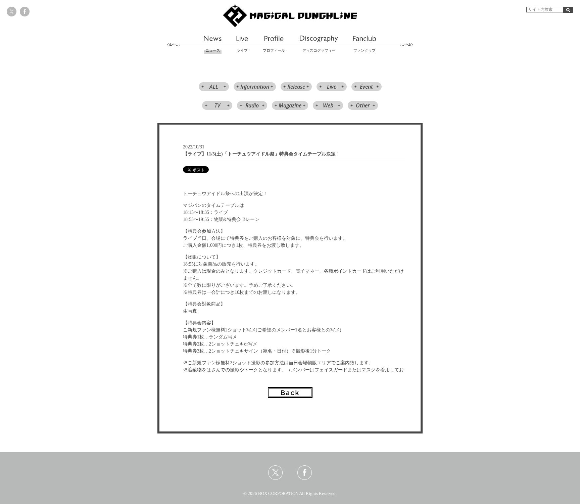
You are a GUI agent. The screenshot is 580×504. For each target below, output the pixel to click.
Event (366, 86)
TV (217, 105)
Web (328, 105)
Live (331, 86)
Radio (252, 105)
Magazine (290, 105)
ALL (213, 86)
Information (254, 86)
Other (363, 105)
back (290, 392)
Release (296, 86)
